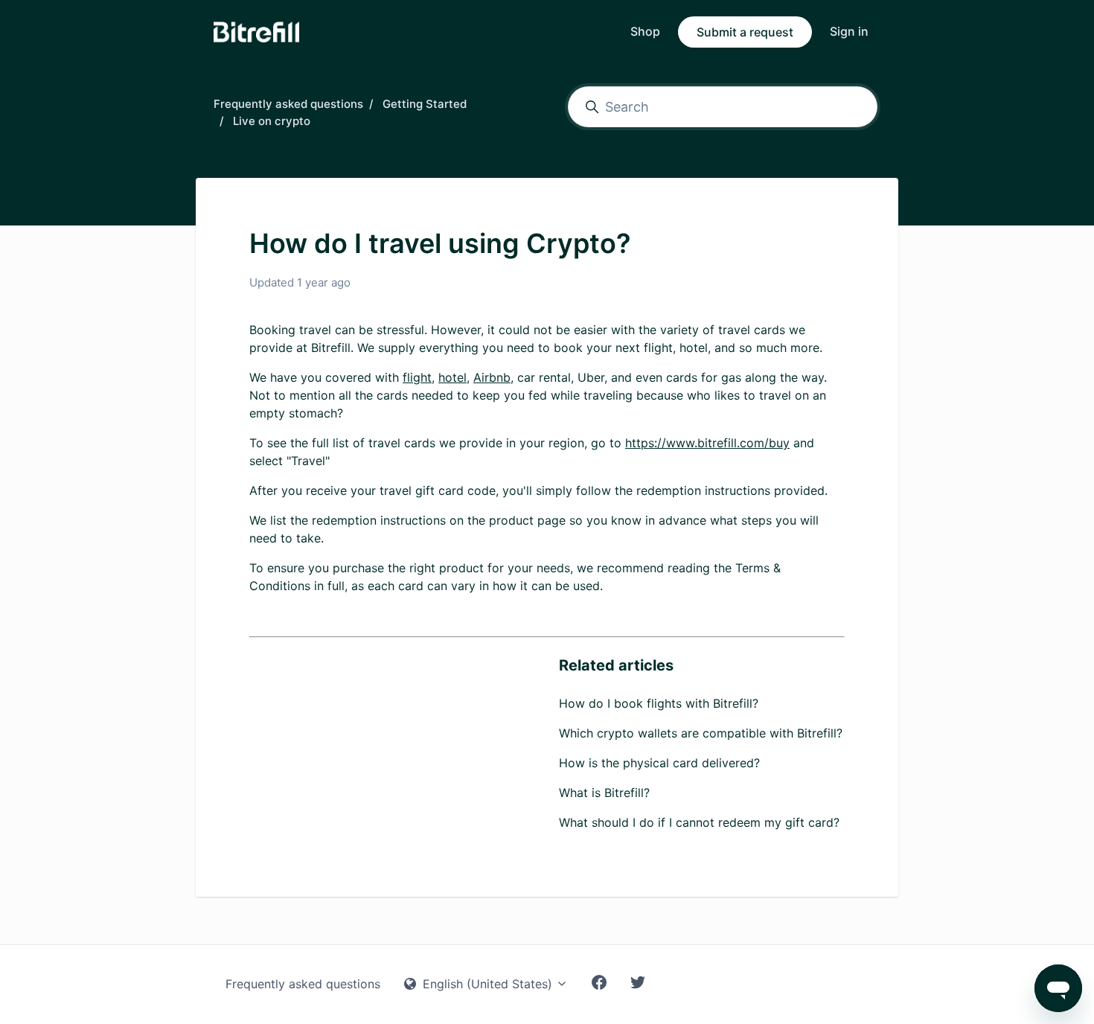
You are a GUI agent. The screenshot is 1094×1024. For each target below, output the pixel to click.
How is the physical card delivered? (659, 762)
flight (417, 377)
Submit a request (745, 32)
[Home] (256, 32)
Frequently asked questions (288, 104)
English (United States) (487, 983)
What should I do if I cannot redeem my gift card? (699, 822)
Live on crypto (271, 121)
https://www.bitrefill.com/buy (707, 442)
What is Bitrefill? (604, 792)
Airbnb (492, 377)
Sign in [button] (849, 31)
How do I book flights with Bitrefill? (658, 703)
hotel (452, 377)
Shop (645, 31)
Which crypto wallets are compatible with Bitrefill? (700, 733)
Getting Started (425, 104)
